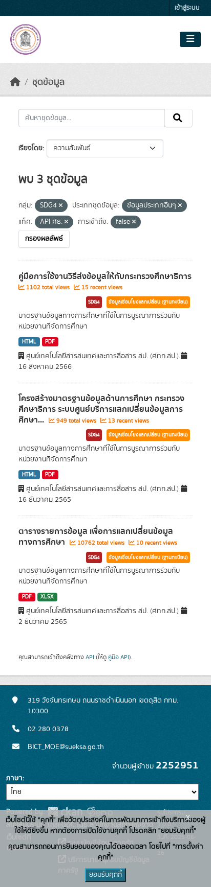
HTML (29, 342)
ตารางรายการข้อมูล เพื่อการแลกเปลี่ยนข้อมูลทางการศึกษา (95, 537)
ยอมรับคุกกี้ (105, 875)
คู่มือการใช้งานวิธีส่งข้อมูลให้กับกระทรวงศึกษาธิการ (105, 276)
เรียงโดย (30, 148)
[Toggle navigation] (190, 39)
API (90, 657)
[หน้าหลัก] (15, 82)
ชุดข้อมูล (48, 82)
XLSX (47, 597)
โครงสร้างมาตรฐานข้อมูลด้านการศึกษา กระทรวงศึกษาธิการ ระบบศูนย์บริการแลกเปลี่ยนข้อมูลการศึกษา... (101, 409)
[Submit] (178, 118)
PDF (50, 342)
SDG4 (94, 302)
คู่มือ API (118, 657)
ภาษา (14, 778)
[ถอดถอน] (60, 206)
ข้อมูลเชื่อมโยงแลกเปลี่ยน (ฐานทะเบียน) (148, 302)
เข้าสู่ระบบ (187, 8)
